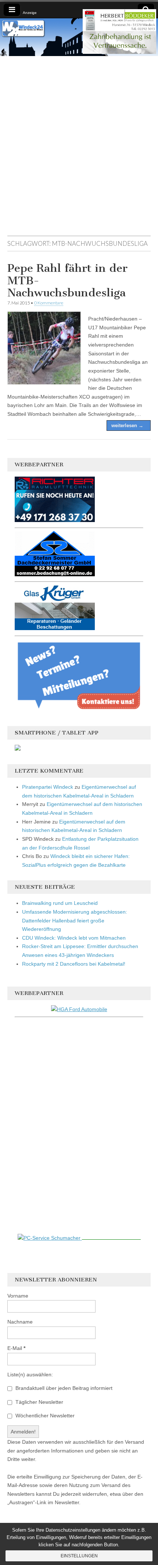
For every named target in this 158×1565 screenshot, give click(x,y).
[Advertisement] (79, 149)
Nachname (20, 1322)
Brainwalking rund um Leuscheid (60, 903)
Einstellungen (79, 1555)
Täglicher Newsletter (38, 1402)
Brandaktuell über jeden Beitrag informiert (63, 1388)
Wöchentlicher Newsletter (44, 1415)
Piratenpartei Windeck (47, 787)
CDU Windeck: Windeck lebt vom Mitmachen (74, 938)
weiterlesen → (127, 425)
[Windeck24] (79, 37)
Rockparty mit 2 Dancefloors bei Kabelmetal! (73, 964)
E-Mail (16, 1348)
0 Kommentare (48, 303)
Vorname (17, 1296)
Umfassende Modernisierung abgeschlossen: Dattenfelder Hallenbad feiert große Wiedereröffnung (74, 920)
